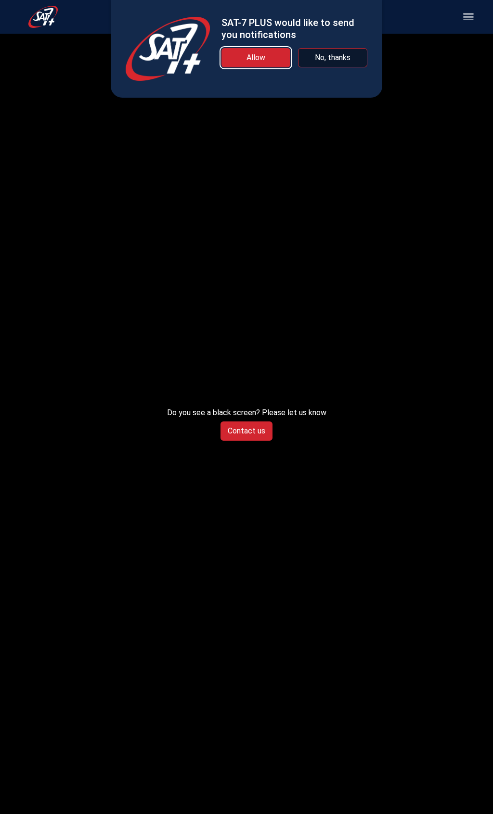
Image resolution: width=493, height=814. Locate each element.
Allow (255, 57)
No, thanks (332, 57)
